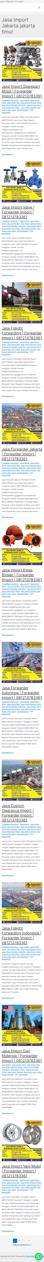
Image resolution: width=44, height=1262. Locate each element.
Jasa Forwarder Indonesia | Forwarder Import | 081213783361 (22, 693)
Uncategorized (22, 110)
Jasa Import (24, 100)
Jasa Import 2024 (19, 1065)
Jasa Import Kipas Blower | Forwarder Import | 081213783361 (22, 575)
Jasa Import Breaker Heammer (14, 105)
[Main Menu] (39, 7)
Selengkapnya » (8, 154)
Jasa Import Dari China (11, 108)
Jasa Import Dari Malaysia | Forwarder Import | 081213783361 (22, 1056)
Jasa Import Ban (13, 103)
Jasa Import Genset (28, 108)
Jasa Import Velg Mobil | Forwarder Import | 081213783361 (21, 1171)
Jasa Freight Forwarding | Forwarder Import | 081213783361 (22, 333)
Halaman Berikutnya (22, 1245)
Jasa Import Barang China (31, 103)
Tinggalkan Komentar (10, 100)
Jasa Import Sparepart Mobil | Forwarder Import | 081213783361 (22, 91)
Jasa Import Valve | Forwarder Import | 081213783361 (18, 212)
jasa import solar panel (32, 1072)
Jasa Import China (34, 105)
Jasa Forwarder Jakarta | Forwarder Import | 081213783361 (22, 454)
